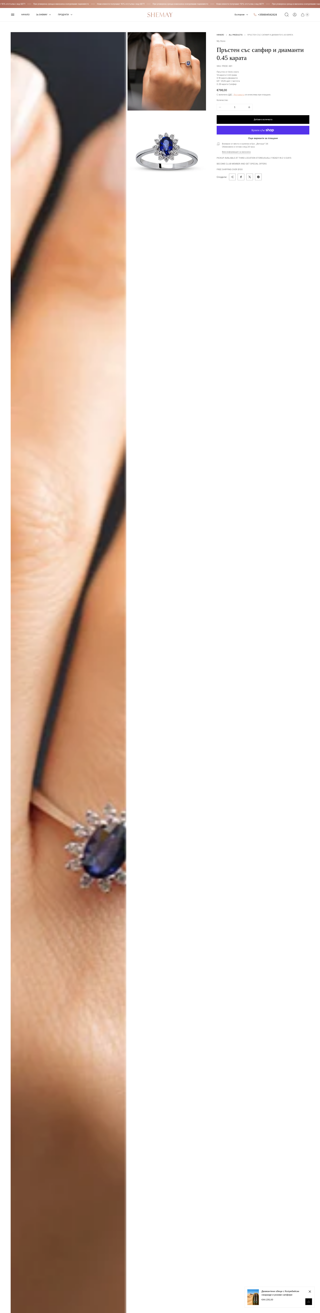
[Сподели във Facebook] (241, 177)
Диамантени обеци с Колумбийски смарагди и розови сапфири (280, 1293)
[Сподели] (232, 177)
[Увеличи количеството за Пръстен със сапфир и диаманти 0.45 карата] (249, 107)
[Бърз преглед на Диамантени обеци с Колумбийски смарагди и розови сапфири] (308, 1301)
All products (235, 35)
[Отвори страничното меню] (12, 14)
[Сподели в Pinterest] (258, 177)
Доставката (239, 94)
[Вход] (294, 14)
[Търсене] (286, 14)
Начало (220, 35)
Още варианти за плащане (263, 138)
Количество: (222, 100)
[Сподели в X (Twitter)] (249, 177)
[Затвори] (310, 1292)
